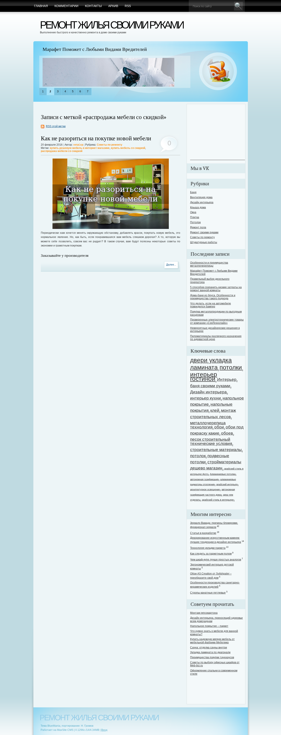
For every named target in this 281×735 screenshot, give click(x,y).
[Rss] (218, 71)
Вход (104, 729)
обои (219, 427)
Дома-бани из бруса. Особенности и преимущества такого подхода (212, 297)
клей (214, 410)
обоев (227, 433)
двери (198, 360)
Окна (193, 212)
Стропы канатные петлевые (208, 592)
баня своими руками (210, 386)
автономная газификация (204, 479)
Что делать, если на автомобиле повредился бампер (210, 305)
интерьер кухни (205, 398)
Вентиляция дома (201, 197)
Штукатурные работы (203, 242)
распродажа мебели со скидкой (61, 151)
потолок (198, 455)
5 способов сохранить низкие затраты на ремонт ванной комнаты (216, 289)
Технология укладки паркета (207, 547)
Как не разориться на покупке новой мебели (96, 138)
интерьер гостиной (203, 376)
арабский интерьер (227, 484)
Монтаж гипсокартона (204, 612)
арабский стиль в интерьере (218, 499)
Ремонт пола (198, 227)
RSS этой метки (56, 126)
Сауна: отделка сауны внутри (208, 647)
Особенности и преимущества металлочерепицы (209, 264)
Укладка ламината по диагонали (210, 652)
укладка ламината (211, 364)
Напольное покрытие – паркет (209, 626)
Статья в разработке (203, 533)
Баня (193, 192)
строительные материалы (216, 449)
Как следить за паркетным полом (211, 553)
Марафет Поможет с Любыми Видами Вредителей (95, 49)
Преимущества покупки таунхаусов (212, 657)
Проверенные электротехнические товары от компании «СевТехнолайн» (217, 321)
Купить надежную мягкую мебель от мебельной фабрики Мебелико (212, 641)
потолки (231, 367)
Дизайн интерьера (201, 202)
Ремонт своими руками (204, 232)
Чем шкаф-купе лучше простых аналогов (215, 559)
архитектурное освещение (205, 489)
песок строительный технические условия (211, 441)
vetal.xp (78, 144)
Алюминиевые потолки (222, 474)
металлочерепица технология (208, 425)
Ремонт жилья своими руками (111, 25)
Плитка (194, 217)
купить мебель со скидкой (128, 148)
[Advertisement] (217, 132)
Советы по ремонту (109, 144)
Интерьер (226, 379)
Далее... (171, 264)
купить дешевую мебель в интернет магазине (80, 148)
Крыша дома (198, 207)
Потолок (195, 222)
